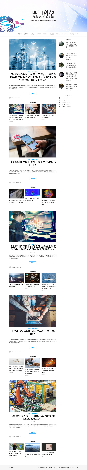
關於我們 (40, 467)
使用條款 (67, 467)
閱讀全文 (33, 93)
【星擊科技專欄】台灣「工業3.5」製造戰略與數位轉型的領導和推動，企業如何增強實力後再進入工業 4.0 (32, 76)
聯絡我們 (43, 467)
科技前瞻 (26, 34)
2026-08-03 (68, 80)
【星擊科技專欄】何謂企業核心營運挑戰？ (33, 332)
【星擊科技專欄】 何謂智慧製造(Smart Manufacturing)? (32, 417)
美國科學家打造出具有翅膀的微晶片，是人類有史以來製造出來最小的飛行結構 (16, 368)
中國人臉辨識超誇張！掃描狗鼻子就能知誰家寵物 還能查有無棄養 (32, 371)
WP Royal (14, 467)
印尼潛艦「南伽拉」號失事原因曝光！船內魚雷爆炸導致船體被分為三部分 (49, 286)
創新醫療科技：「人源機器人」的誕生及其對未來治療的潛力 (49, 202)
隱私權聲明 (63, 467)
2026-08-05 (68, 59)
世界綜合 (58, 34)
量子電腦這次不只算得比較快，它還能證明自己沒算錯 (71, 86)
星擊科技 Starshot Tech (16, 97)
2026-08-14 (68, 49)
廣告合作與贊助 (49, 467)
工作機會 (58, 467)
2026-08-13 (68, 69)
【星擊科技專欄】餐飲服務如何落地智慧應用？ (33, 163)
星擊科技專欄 (30, 71)
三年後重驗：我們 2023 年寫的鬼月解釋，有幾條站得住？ (71, 65)
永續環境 (39, 34)
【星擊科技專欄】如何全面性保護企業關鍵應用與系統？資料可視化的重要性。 (16, 117)
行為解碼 (52, 34)
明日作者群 (54, 467)
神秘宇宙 (20, 34)
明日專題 (72, 34)
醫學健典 (33, 34)
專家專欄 (64, 34)
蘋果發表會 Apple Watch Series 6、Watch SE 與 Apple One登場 (15, 453)
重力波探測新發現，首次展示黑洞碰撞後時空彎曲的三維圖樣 (49, 370)
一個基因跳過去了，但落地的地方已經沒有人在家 (71, 55)
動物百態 (45, 34)
